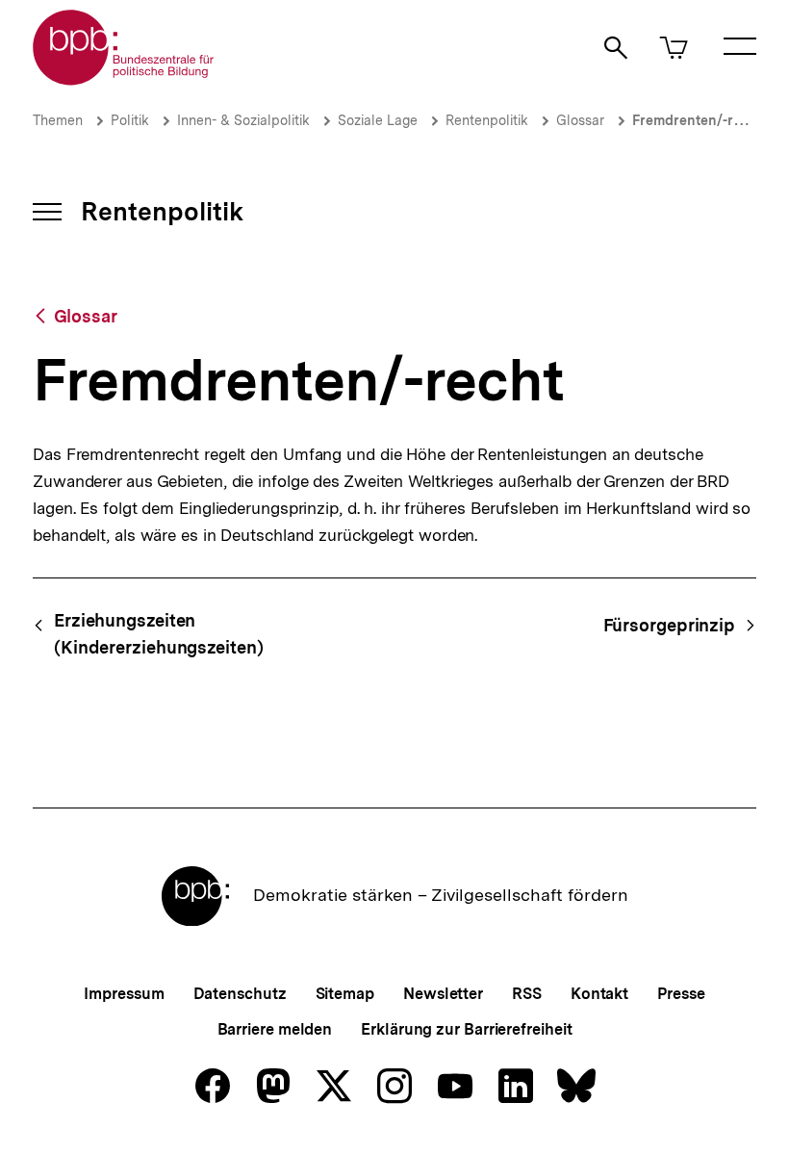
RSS (527, 994)
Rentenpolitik (486, 120)
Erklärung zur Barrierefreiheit (466, 1029)
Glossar (580, 120)
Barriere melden (275, 1029)
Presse (680, 994)
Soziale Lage (378, 120)
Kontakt (599, 994)
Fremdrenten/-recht (697, 120)
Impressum (124, 994)
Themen (58, 120)
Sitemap (345, 994)
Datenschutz (240, 994)
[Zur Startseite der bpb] (124, 79)
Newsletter (443, 994)
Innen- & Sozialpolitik (243, 120)
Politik (130, 120)
